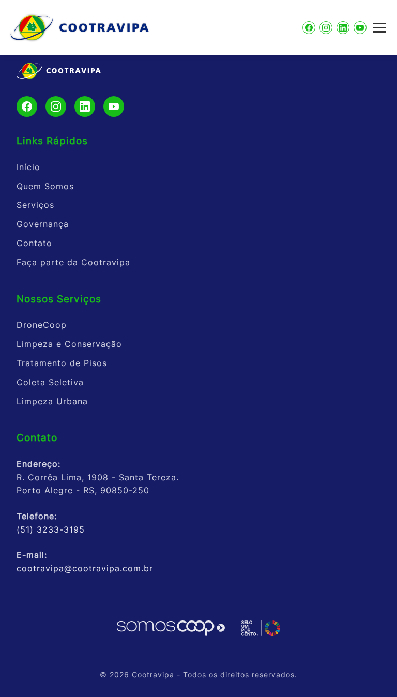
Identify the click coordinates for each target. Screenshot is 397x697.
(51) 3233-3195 (51, 529)
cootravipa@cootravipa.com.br (85, 568)
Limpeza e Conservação (69, 344)
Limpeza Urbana (52, 401)
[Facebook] (308, 27)
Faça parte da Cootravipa (73, 262)
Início (28, 167)
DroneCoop (42, 325)
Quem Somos (45, 186)
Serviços (35, 205)
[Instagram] (325, 27)
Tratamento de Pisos (62, 363)
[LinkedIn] (343, 27)
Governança (43, 224)
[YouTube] (360, 27)
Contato (34, 243)
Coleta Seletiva (50, 382)
